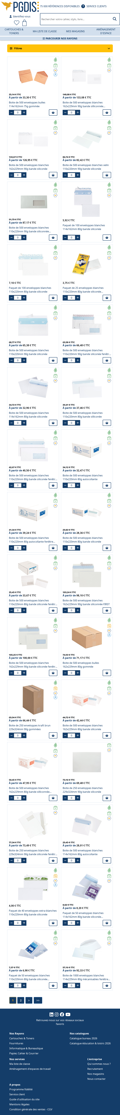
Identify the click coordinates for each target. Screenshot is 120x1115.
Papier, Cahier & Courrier (24, 1053)
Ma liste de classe (45, 31)
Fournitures (16, 1043)
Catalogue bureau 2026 (83, 1038)
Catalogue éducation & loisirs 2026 (90, 1043)
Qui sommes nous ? (99, 1064)
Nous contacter (96, 1079)
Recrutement (95, 1069)
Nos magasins (95, 1074)
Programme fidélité (20, 1089)
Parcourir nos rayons (61, 38)
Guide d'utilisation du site (24, 1099)
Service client (17, 1094)
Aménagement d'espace (105, 31)
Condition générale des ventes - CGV (30, 1109)
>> (38, 1000)
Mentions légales (19, 1104)
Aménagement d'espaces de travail (30, 1069)
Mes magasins (75, 31)
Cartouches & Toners (14, 31)
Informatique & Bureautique (26, 1048)
